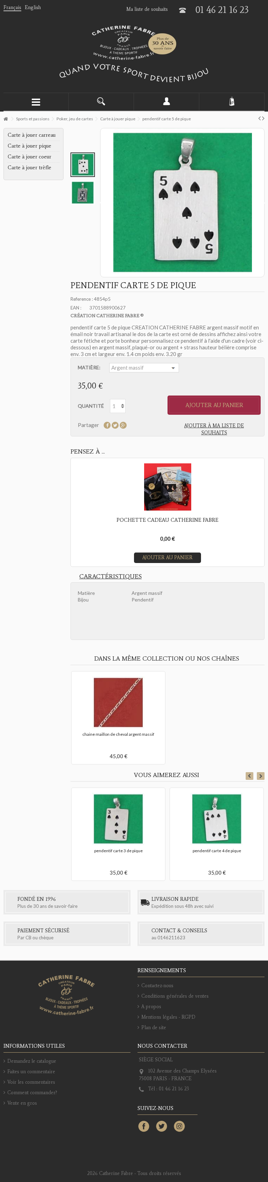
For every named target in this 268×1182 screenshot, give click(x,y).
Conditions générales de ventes (175, 996)
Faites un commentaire (31, 1072)
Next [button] (261, 776)
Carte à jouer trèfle (29, 167)
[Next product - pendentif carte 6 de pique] (263, 118)
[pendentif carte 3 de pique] (118, 819)
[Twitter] (161, 1126)
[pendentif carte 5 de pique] (82, 164)
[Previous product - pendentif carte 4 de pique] (259, 118)
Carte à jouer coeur (29, 157)
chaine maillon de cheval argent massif (118, 734)
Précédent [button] (101, 203)
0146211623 (171, 937)
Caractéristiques (110, 576)
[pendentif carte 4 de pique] (217, 819)
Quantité (91, 406)
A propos (151, 1007)
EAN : (75, 308)
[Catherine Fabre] (134, 42)
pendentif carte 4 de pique (217, 850)
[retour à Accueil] (5, 119)
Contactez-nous (157, 986)
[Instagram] (179, 1126)
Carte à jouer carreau (31, 135)
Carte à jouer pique (29, 146)
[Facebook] (143, 1126)
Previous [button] (249, 776)
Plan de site (153, 1028)
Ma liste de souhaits (147, 9)
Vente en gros (22, 1103)
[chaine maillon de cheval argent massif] (118, 702)
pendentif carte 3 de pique (118, 850)
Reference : (81, 299)
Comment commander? (32, 1093)
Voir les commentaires (31, 1082)
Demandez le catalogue (31, 1061)
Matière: (90, 367)
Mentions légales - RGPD (168, 1017)
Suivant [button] (263, 203)
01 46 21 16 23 (222, 9)
